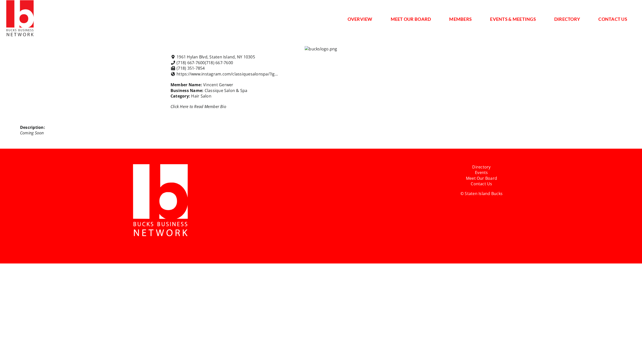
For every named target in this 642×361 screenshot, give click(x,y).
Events (481, 172)
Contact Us (481, 184)
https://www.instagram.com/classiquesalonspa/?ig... (227, 74)
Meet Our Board (481, 178)
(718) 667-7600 (219, 62)
